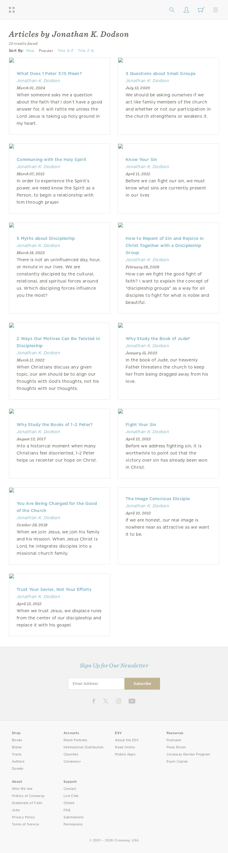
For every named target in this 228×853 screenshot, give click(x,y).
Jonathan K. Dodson (38, 80)
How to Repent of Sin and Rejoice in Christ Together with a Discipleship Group (165, 245)
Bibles (17, 747)
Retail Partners (75, 740)
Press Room (176, 747)
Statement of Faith (27, 803)
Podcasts (174, 740)
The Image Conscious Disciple (158, 498)
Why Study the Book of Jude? (158, 338)
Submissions (73, 817)
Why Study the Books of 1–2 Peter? (55, 424)
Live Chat (71, 796)
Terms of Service (25, 824)
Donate (17, 769)
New (30, 51)
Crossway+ (72, 761)
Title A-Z (66, 51)
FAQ (67, 810)
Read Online (125, 747)
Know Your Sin (141, 159)
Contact (70, 789)
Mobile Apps (125, 754)
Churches (71, 754)
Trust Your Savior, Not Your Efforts (54, 589)
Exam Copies (177, 761)
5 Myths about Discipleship (46, 238)
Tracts (17, 754)
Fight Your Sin (141, 424)
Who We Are (22, 789)
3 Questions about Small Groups (161, 73)
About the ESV (127, 740)
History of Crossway (28, 796)
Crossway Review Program (188, 754)
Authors (18, 761)
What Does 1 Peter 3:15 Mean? (49, 73)
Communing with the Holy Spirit (51, 159)
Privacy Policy (23, 817)
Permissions (73, 824)
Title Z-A (86, 51)
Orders (69, 803)
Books (17, 740)
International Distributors (84, 747)
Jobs (16, 810)
